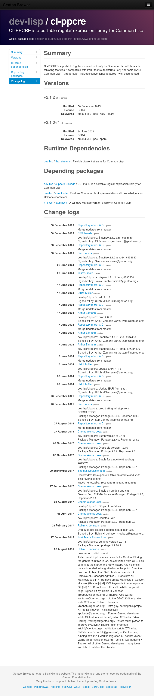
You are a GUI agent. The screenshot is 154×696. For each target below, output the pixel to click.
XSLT (77, 686)
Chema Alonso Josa (90, 431)
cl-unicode (61, 193)
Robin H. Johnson (88, 525)
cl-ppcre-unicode (65, 184)
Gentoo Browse (17, 4)
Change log (18, 81)
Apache (55, 686)
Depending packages (17, 74)
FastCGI (67, 686)
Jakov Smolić (85, 273)
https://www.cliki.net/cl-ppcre (91, 39)
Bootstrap (111, 686)
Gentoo (27, 686)
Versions (16, 57)
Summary (17, 52)
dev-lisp (26, 20)
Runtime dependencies (19, 64)
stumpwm (61, 202)
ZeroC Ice (98, 686)
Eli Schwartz (85, 233)
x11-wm (48, 202)
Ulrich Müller (85, 293)
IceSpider (125, 686)
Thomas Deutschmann (91, 470)
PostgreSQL (41, 686)
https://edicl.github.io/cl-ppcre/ (54, 39)
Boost (86, 686)
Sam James (85, 253)
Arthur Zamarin (87, 313)
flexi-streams (63, 161)
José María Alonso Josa (92, 537)
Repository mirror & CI (91, 225)
